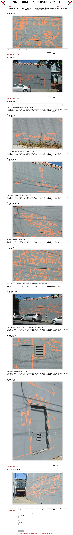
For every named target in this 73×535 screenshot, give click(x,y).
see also (10, 6)
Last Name (20, 522)
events (41, 4)
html (22, 527)
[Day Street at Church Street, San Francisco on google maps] (44, 109)
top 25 (31, 533)
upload (46, 533)
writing (40, 533)
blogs (43, 533)
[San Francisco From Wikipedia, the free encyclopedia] (53, 109)
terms (49, 533)
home (21, 533)
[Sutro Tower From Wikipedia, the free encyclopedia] (17, 195)
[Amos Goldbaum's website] (32, 109)
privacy (52, 533)
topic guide (28, 533)
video (37, 533)
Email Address (21, 515)
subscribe (48, 4)
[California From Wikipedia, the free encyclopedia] (58, 109)
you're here (56, 4)
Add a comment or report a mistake (13, 54)
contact (24, 533)
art (18, 4)
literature (25, 4)
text (22, 528)
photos (33, 4)
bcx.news (11, 4)
